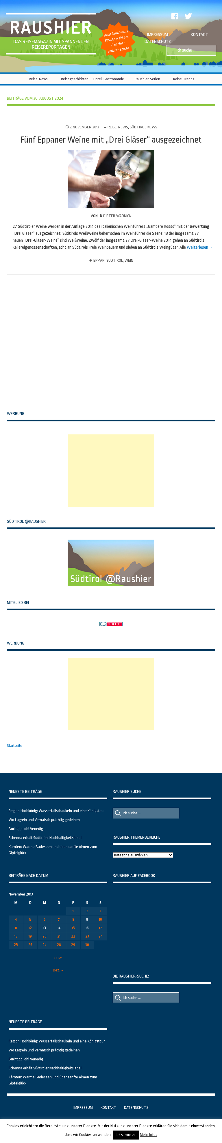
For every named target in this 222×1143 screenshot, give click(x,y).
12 (30, 928)
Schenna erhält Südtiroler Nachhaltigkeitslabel (45, 838)
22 (73, 936)
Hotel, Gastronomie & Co (111, 79)
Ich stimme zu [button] (126, 1135)
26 (30, 944)
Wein (129, 260)
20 (44, 936)
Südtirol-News (143, 127)
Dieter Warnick (117, 216)
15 (73, 928)
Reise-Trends (183, 79)
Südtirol (114, 260)
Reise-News (38, 79)
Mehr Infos (148, 1134)
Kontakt (199, 34)
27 (44, 944)
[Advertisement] (111, 470)
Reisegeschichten (74, 79)
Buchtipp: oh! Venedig (26, 829)
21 (58, 936)
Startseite (14, 745)
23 (87, 936)
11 (16, 928)
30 (87, 944)
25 (16, 944)
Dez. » (58, 970)
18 (16, 936)
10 (100, 919)
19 (30, 936)
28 (59, 944)
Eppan (99, 260)
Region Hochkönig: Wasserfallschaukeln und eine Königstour (57, 811)
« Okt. (57, 958)
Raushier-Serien (147, 79)
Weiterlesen (197, 247)
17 (100, 928)
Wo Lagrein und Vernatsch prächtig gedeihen (44, 820)
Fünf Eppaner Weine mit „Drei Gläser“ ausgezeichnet (111, 140)
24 (100, 936)
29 (73, 944)
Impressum (157, 34)
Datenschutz (158, 41)
